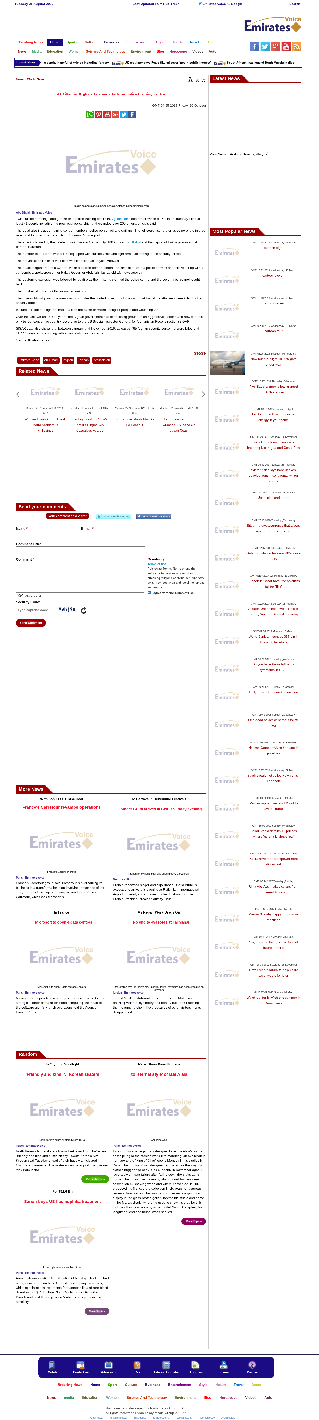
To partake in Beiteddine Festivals (158, 799)
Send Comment (31, 623)
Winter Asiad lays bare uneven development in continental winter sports (273, 475)
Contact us (81, 1372)
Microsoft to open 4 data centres (63, 922)
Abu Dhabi (51, 360)
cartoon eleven (273, 275)
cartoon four (274, 331)
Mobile (52, 1372)
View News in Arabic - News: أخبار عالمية (239, 154)
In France (61, 912)
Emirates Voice (214, 4)
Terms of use (157, 564)
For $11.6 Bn (62, 1191)
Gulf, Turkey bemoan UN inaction (273, 692)
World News (35, 79)
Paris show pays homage (159, 1064)
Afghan (68, 360)
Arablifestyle (228, 1417)
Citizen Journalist (167, 1372)
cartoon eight (273, 248)
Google (237, 4)
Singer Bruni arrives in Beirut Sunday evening (161, 809)
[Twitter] (113, 518)
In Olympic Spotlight (62, 1064)
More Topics (95, 1179)
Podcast (253, 1372)
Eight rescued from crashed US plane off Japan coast (179, 424)
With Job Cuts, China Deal (61, 799)
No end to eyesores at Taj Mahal (161, 922)
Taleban (83, 360)
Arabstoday (96, 1417)
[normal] (197, 79)
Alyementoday (207, 1417)
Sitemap (224, 1372)
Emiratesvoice (161, 1417)
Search (294, 4)
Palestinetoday (184, 1417)
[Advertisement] (129, 24)
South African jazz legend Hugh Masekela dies (248, 62)
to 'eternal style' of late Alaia (159, 1074)
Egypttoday (140, 1417)
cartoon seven (273, 303)
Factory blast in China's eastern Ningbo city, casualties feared (89, 424)
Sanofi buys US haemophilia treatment (62, 1201)
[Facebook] (154, 518)
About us (196, 1372)
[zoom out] (203, 79)
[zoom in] (190, 79)
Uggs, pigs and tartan (273, 497)
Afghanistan (119, 219)
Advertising (109, 1372)
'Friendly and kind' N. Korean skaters (62, 1074)
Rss (137, 1372)
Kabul (137, 242)
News (20, 79)
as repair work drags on (159, 912)
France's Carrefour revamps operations (61, 807)
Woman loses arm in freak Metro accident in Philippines (45, 424)
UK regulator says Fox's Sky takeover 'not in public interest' (156, 62)
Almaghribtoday (118, 1417)
